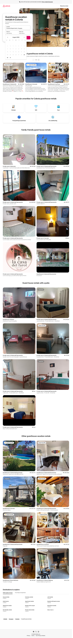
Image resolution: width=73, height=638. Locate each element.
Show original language (47, 1)
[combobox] (17, 28)
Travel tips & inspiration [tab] (20, 592)
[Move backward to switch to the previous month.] (7, 37)
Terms (32, 635)
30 (7, 57)
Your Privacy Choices (40, 635)
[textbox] (11, 33)
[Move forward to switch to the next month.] (24, 37)
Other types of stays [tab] (8, 592)
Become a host (64, 6)
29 (24, 54)
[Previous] (33, 60)
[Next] (38, 60)
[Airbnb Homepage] (6, 6)
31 (10, 57)
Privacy (28, 635)
